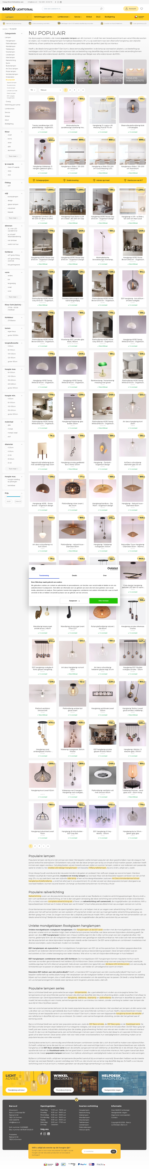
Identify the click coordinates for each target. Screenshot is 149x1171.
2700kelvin (12, 320)
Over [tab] (105, 575)
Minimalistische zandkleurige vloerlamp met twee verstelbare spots (72, 127)
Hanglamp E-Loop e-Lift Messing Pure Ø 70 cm (103, 126)
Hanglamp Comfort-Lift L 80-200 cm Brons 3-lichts (42, 218)
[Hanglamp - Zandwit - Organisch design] (102, 447)
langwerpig (12, 283)
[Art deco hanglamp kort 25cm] (132, 406)
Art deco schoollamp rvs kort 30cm (43, 546)
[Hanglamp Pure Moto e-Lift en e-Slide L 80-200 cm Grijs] (72, 201)
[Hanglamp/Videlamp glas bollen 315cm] (72, 406)
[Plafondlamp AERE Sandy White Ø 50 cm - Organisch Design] (42, 406)
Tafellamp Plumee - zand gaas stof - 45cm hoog (132, 791)
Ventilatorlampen (12, 74)
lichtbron (9, 252)
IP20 (9, 171)
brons (10, 139)
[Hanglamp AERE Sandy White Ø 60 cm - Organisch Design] (72, 365)
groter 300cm (13, 388)
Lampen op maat (12, 90)
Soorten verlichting (88, 1106)
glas (9, 425)
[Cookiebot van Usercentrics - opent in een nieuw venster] (109, 568)
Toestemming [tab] (44, 575)
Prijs (7, 493)
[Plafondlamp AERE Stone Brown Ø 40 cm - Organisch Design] (102, 283)
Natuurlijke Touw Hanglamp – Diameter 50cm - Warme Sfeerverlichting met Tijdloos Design (133, 546)
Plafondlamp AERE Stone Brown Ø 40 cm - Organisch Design (103, 300)
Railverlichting (11, 60)
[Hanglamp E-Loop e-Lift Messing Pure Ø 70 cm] (102, 110)
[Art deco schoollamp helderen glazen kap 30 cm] (102, 652)
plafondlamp (105, 998)
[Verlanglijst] (141, 8)
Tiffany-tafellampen (97, 868)
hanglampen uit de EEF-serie (90, 930)
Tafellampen (10, 49)
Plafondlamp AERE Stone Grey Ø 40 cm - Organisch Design (42, 300)
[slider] (6, 496)
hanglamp (72, 998)
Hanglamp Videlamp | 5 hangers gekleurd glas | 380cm (42, 168)
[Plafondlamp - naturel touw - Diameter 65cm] (72, 529)
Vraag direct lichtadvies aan (13, 2)
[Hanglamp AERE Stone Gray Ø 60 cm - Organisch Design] (72, 242)
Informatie (116, 1106)
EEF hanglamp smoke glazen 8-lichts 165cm (103, 750)
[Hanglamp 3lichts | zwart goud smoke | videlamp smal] (132, 693)
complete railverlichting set (60, 901)
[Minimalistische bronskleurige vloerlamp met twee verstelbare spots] (102, 242)
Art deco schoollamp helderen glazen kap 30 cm (103, 668)
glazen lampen (13, 204)
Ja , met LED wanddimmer (12, 230)
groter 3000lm (13, 335)
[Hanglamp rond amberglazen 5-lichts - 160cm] (42, 734)
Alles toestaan (104, 601)
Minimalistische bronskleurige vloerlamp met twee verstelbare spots (102, 259)
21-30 (10, 455)
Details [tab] (74, 575)
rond (9, 291)
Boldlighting (9, 124)
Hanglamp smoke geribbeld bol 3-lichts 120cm (72, 464)
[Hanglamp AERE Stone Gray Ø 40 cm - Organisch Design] (102, 201)
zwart (10, 135)
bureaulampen (13, 197)
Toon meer (13, 156)
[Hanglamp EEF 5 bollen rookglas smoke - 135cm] (132, 652)
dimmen (8, 226)
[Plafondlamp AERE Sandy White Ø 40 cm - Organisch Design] (132, 365)
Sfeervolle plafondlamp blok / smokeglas (132, 126)
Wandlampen (10, 46)
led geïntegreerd (14, 265)
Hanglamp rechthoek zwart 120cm (102, 709)
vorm (7, 272)
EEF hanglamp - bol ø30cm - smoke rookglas (132, 300)
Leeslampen (10, 55)
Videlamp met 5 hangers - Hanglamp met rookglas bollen (72, 791)
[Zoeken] (101, 8)
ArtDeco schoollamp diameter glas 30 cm (132, 464)
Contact (114, 1117)
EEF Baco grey (113, 1024)
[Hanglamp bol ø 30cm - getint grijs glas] (132, 816)
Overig (8, 101)
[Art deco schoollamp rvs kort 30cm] (42, 529)
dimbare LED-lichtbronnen (117, 964)
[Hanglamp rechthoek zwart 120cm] (102, 693)
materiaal (9, 422)
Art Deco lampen (12, 69)
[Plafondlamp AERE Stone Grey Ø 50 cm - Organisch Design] (102, 324)
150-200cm (12, 380)
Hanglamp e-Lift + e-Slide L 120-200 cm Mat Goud (133, 218)
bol (9, 279)
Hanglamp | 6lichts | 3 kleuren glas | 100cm (133, 750)
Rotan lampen (11, 71)
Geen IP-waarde (13, 167)
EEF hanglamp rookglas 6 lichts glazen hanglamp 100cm (42, 668)
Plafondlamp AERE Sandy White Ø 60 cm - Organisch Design (103, 423)
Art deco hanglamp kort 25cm (133, 423)
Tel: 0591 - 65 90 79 (45, 2)
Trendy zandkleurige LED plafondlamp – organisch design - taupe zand (42, 127)
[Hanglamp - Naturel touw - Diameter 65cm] (132, 488)
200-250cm (12, 384)
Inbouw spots (84, 1130)
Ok (113, 1151)
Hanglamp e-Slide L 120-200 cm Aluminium (132, 167)
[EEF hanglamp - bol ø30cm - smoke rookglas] (132, 283)
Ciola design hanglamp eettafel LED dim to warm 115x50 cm (132, 586)
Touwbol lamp (11, 85)
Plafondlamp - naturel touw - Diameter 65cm (72, 546)
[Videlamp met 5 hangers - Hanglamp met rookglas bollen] (72, 775)
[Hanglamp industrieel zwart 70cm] (42, 816)
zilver (9, 143)
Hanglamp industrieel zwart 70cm (42, 832)
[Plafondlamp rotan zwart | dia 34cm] (72, 488)
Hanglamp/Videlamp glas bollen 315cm (72, 423)
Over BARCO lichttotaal (120, 1110)
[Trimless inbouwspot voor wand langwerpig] (72, 283)
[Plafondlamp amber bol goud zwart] (72, 693)
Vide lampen (10, 57)
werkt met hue (13, 244)
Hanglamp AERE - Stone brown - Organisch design (42, 505)
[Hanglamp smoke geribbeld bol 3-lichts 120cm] (72, 447)
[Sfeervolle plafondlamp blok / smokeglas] (132, 110)
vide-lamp (71, 878)
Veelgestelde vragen (119, 1113)
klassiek (10, 212)
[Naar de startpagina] (18, 8)
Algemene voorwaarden (120, 1115)
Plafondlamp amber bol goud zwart (72, 709)
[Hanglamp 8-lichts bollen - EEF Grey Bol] (72, 816)
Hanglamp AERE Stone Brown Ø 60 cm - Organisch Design (133, 259)
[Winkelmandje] (144, 9)
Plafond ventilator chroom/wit (42, 709)
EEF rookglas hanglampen (11, 96)
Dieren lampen (11, 93)
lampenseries (81, 992)
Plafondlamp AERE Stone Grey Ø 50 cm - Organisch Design (102, 341)
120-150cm (11, 358)
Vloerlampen (10, 52)
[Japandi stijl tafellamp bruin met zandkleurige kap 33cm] (42, 447)
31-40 (10, 463)
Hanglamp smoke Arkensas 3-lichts (132, 627)
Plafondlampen (11, 43)
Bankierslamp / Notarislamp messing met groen (102, 382)
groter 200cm (13, 414)
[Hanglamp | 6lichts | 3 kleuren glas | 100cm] (132, 734)
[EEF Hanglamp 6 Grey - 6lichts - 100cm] (102, 816)
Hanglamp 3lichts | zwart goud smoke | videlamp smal (132, 709)
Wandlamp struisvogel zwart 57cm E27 (72, 627)
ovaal (9, 287)
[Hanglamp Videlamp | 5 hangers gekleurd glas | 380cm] (42, 151)
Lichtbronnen (9, 109)
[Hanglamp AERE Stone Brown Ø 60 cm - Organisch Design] (132, 242)
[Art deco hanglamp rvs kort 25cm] (72, 652)
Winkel (7, 116)
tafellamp (82, 998)
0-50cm (10, 346)
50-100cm (11, 350)
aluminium (11, 150)
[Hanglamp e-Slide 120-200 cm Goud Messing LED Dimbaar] (102, 151)
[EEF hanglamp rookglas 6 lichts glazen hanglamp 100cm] (42, 652)
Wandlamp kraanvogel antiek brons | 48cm (42, 627)
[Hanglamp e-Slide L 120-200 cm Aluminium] (132, 151)
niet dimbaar (12, 240)
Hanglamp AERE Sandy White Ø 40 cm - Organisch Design (133, 341)
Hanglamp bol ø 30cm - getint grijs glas (132, 832)
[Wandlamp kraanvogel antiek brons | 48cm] (42, 611)
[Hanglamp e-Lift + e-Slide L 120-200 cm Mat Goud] (132, 201)
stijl (6, 193)
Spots (8, 63)
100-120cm (12, 354)
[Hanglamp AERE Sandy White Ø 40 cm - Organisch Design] (132, 324)
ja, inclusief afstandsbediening (14, 235)
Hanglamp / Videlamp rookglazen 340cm (103, 546)
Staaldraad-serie (133, 1024)
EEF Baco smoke (96, 1024)
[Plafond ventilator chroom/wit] (42, 693)
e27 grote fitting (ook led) (14, 260)
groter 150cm (12, 361)
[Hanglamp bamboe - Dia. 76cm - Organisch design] (102, 488)
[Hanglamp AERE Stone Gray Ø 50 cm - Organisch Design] (42, 242)
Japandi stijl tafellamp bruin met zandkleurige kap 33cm (42, 464)
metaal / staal (12, 433)
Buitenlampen (11, 66)
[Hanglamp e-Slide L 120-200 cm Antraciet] (72, 151)
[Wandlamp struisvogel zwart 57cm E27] (72, 611)
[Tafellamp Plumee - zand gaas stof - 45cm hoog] (132, 775)
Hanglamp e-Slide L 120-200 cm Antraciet (72, 167)
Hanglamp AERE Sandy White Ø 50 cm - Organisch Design (43, 382)
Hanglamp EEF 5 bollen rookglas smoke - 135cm (133, 668)
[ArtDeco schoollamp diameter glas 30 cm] (132, 447)
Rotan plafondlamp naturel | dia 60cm (102, 627)
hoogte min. (10, 396)
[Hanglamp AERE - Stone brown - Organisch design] (42, 488)
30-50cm (11, 459)
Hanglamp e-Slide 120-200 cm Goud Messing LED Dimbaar (103, 168)
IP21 (9, 175)
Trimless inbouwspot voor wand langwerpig (72, 300)
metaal (10, 429)
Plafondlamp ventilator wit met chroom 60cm (103, 791)
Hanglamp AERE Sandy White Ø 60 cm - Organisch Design (73, 382)
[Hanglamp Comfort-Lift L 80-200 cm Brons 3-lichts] (42, 201)
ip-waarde (9, 164)
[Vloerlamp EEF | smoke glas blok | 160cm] (72, 324)
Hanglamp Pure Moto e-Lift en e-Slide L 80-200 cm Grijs (72, 218)
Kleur (7, 132)
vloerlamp (91, 998)
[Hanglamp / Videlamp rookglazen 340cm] (102, 529)
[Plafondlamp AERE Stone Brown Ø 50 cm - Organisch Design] (42, 324)
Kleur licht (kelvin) (13, 305)
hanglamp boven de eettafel (128, 1013)
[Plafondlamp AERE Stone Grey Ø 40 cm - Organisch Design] (42, 283)
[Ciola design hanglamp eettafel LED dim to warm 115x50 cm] (132, 570)
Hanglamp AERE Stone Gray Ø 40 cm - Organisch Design (102, 218)
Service (7, 112)
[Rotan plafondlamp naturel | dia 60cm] (102, 611)
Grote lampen (11, 88)
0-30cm (10, 451)
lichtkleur (9, 317)
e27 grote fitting (14, 255)
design (10, 200)
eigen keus (12, 331)
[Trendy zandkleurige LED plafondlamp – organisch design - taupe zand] (42, 110)
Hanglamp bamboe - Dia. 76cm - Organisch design (102, 505)
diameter (9, 444)
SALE (7, 120)
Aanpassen (73, 601)
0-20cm (10, 447)
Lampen (8, 37)
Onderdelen (10, 77)
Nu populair (10, 80)
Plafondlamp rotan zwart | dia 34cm (72, 505)
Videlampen (83, 1115)
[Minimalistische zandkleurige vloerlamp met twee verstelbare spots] (72, 110)
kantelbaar (11, 485)
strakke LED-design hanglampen (62, 868)
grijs (9, 146)
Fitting (8, 183)
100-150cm (12, 376)
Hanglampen (10, 41)
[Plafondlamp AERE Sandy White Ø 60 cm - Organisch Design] (102, 406)
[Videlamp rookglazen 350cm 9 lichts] (72, 734)
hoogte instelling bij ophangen (14, 481)
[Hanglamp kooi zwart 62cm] (42, 775)
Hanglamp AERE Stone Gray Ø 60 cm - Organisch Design (72, 259)
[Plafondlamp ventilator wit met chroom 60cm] (102, 775)
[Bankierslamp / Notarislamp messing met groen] (102, 365)
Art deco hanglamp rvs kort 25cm (72, 668)
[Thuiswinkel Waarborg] (139, 16)
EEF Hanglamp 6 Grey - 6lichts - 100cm (102, 832)
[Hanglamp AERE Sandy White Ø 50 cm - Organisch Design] (42, 365)
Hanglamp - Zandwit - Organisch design (103, 464)
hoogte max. (10, 369)
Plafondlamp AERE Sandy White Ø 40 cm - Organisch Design (133, 382)
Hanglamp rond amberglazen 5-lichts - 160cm (42, 750)
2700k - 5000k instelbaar (13, 309)
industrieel (11, 208)
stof (9, 437)
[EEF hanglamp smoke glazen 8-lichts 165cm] (102, 734)
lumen (7, 328)
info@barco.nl (32, 2)
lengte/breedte (11, 343)
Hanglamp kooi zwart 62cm (42, 790)
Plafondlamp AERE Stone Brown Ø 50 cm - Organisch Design (43, 341)
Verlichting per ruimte (12, 105)
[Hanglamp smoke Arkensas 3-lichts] (132, 611)
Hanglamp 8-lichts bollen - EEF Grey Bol (72, 832)
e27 (9, 186)
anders (10, 276)
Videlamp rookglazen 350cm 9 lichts (72, 750)
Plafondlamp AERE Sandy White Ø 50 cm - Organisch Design (42, 423)
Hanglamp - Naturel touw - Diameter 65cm (133, 505)
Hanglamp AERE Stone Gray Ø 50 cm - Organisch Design (42, 259)
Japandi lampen (11, 82)
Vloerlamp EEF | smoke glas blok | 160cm (72, 341)
